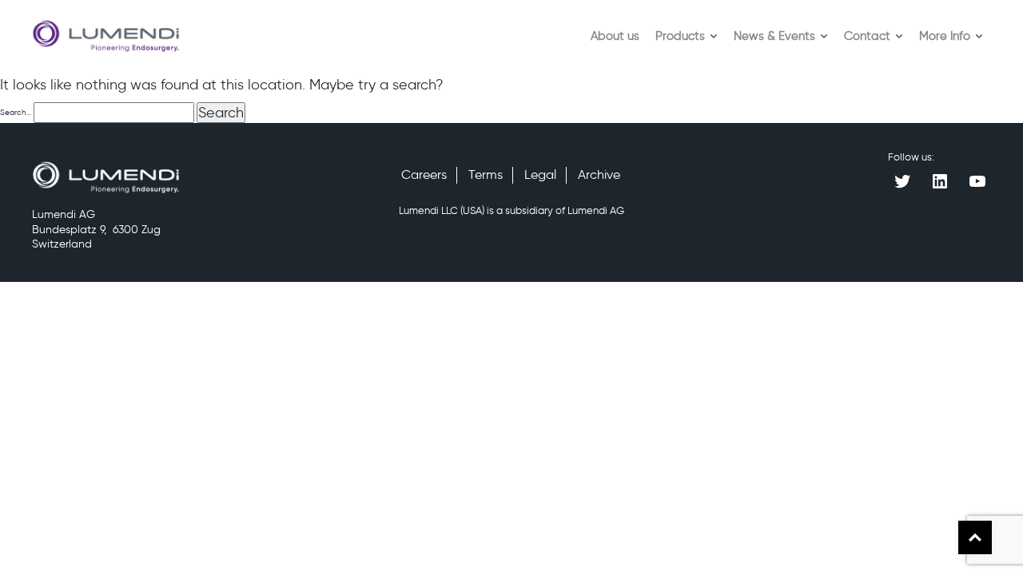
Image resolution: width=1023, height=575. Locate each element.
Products (680, 36)
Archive (599, 174)
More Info (944, 36)
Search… (15, 112)
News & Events (774, 36)
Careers (424, 174)
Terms (485, 174)
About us (615, 36)
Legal (540, 174)
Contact (867, 36)
